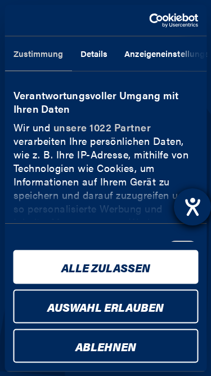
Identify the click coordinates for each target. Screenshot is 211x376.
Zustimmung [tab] (38, 53)
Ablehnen (105, 346)
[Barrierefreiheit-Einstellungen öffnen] (192, 206)
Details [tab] (93, 53)
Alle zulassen (105, 267)
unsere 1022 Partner (102, 127)
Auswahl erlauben (105, 306)
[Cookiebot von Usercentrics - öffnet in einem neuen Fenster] (150, 20)
